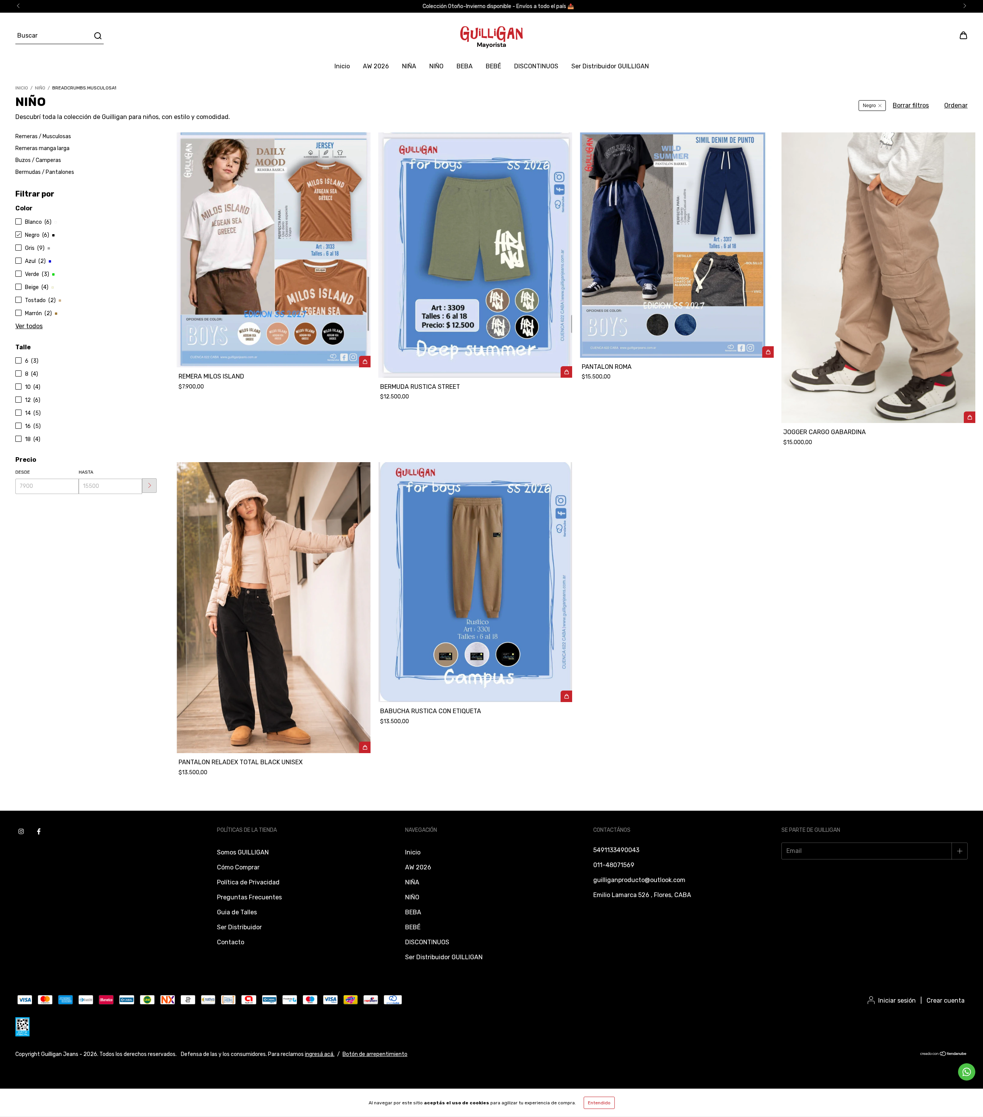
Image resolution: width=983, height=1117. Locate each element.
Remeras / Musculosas (43, 136)
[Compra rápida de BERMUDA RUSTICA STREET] (566, 372)
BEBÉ (493, 66)
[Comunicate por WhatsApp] (966, 1072)
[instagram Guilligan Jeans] (21, 832)
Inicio (342, 66)
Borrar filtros (911, 105)
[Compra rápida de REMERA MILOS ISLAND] (365, 361)
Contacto (230, 942)
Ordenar (956, 105)
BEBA (465, 66)
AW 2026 (376, 66)
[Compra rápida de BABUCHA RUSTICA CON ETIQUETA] (566, 696)
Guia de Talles (237, 912)
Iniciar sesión (897, 1000)
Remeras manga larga (42, 148)
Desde (22, 472)
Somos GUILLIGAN (243, 852)
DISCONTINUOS (536, 66)
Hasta (86, 472)
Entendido (599, 1102)
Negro (869, 105)
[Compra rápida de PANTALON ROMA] (768, 352)
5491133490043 (616, 850)
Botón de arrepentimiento (375, 1054)
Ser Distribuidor (239, 927)
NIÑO (436, 66)
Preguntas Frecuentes (249, 897)
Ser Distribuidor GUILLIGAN (610, 66)
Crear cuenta (946, 1000)
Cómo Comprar (238, 867)
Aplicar (149, 485)
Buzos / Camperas (38, 160)
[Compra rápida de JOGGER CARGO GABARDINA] (969, 417)
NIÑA (409, 66)
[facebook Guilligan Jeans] (39, 832)
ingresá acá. (319, 1054)
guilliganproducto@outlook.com (639, 880)
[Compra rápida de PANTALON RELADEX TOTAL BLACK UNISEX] (365, 747)
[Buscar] (97, 36)
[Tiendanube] (944, 1054)
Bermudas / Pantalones (44, 172)
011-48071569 (613, 865)
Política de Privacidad (248, 882)
